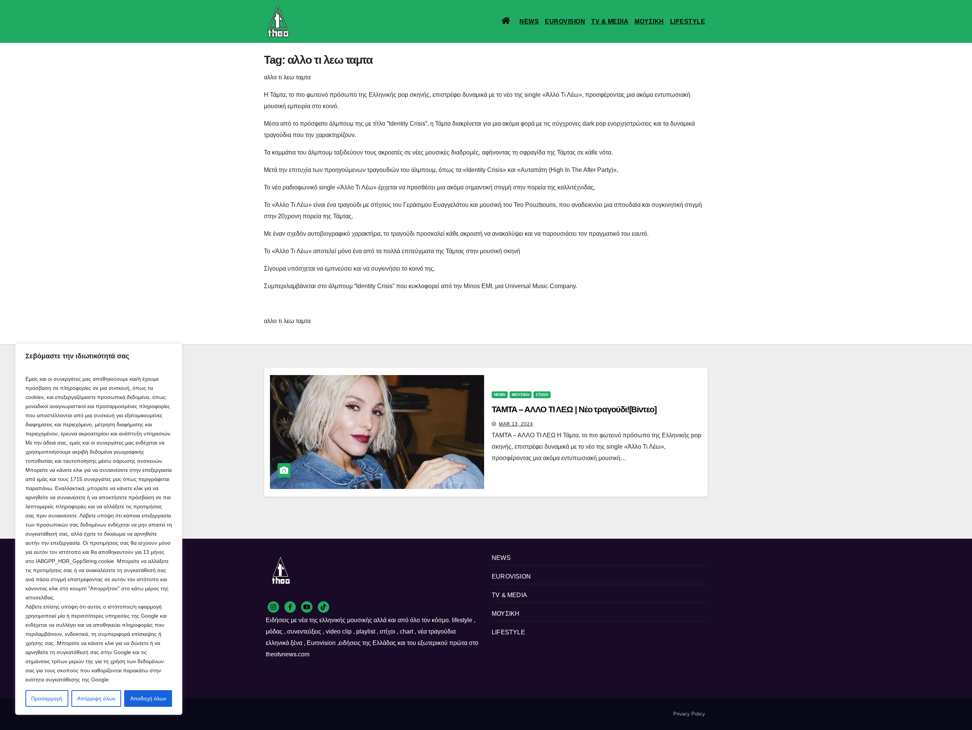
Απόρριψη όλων (96, 698)
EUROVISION (565, 21)
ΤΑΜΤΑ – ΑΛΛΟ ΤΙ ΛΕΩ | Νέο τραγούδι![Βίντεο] (574, 409)
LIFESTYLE (687, 21)
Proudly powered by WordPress (299, 714)
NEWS (529, 21)
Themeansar (394, 714)
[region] (98, 529)
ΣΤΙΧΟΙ (542, 395)
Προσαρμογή (46, 698)
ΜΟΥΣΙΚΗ (649, 21)
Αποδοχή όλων (148, 698)
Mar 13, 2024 (516, 424)
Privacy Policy (689, 714)
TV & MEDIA (609, 21)
